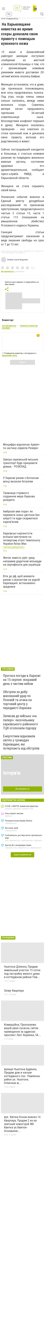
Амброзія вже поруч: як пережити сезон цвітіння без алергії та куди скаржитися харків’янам (21, 517)
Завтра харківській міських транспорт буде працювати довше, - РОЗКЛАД (20, 463)
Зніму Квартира (14, 990)
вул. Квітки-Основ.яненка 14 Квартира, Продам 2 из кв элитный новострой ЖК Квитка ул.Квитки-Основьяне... (22, 1124)
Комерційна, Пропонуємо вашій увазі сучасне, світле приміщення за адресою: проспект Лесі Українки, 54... (22, 1030)
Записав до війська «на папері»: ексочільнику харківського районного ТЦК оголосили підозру (20, 722)
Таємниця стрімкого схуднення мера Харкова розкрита (19, 496)
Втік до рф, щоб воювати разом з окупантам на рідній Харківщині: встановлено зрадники (21, 581)
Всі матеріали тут (23, 789)
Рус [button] (8, 14)
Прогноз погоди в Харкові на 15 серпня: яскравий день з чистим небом (21, 680)
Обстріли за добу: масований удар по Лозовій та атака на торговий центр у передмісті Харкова (17, 700)
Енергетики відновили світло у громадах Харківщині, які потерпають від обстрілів (21, 742)
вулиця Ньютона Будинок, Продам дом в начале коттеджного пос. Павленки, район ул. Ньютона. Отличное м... (22, 1076)
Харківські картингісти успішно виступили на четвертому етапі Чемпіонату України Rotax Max (21, 539)
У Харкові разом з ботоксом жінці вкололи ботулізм (21, 479)
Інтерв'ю (12, 773)
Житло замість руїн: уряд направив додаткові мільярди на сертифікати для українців (22, 561)
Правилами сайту (9, 355)
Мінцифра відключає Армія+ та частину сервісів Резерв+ (21, 446)
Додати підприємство (22, 854)
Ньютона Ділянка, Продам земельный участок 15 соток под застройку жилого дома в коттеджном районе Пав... (22, 972)
